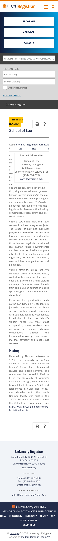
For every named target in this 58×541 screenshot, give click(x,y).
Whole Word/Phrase (17, 87)
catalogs (14, 533)
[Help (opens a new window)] (44, 124)
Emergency (31, 516)
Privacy (44, 516)
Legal (3, 516)
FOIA (53, 516)
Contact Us (29, 524)
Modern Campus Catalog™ (35, 536)
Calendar (29, 32)
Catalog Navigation (16, 104)
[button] (46, 7)
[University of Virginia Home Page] (29, 506)
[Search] (53, 81)
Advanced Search (12, 95)
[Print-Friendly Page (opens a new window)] (37, 124)
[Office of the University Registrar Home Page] (19, 6)
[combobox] (29, 58)
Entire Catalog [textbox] (10, 74)
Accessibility (15, 516)
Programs (29, 21)
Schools (29, 43)
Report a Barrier (29, 520)
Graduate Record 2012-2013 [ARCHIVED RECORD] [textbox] (28, 58)
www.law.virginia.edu (31, 178)
